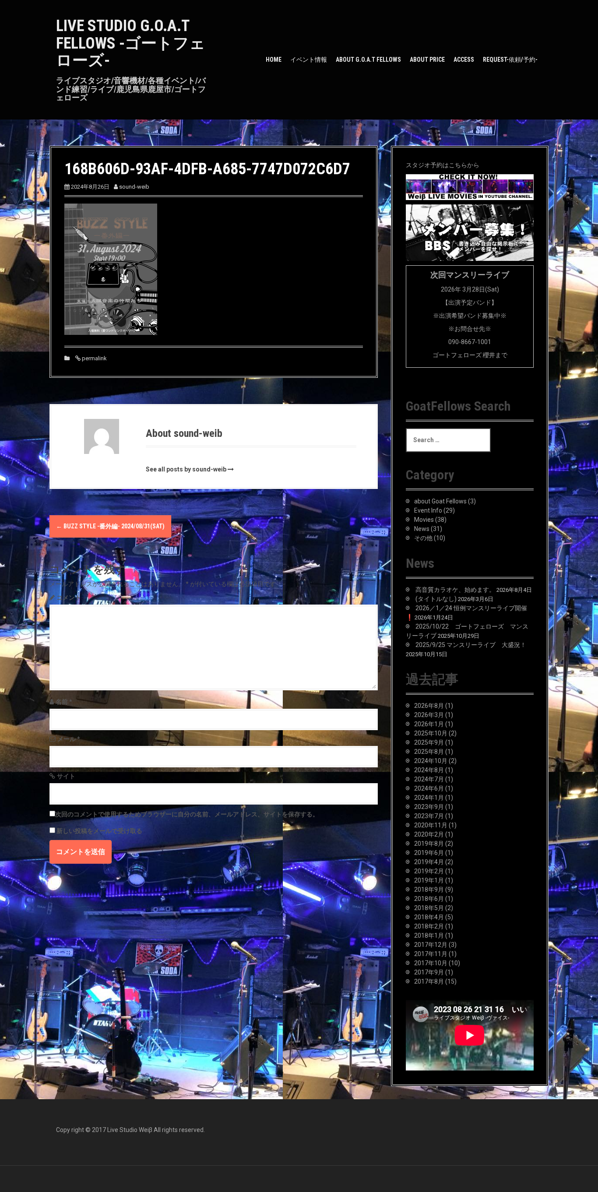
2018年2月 (429, 926)
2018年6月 (429, 898)
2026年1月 (429, 724)
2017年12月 (430, 944)
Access (464, 59)
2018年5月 (429, 907)
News (421, 528)
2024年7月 (429, 779)
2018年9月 (429, 889)
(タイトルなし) (436, 598)
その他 (423, 537)
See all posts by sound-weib (186, 469)
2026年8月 (429, 705)
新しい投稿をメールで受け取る (99, 830)
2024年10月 (430, 760)
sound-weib (134, 186)
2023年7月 (429, 815)
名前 (64, 701)
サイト (66, 776)
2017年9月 (429, 972)
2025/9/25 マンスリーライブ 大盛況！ (470, 644)
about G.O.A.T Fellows (368, 59)
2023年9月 (429, 806)
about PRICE (427, 59)
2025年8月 (429, 751)
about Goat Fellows (440, 501)
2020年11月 (430, 825)
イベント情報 (308, 59)
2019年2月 (429, 871)
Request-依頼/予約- (510, 59)
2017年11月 (430, 953)
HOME (273, 59)
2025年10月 (430, 733)
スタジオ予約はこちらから (442, 165)
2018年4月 (429, 917)
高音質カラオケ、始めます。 (455, 589)
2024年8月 (429, 770)
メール (68, 738)
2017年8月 (429, 981)
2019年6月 (429, 852)
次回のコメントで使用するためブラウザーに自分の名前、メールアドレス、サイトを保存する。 (187, 814)
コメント (68, 597)
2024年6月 (429, 788)
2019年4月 (429, 861)
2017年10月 (430, 963)
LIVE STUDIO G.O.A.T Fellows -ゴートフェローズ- (130, 43)
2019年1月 (429, 880)
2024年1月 (429, 797)
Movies (424, 519)
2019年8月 (429, 843)
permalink (94, 358)
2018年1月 (429, 935)
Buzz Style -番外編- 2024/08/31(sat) (110, 526)
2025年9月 (429, 742)
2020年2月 (429, 834)
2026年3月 (429, 714)
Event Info (428, 510)
